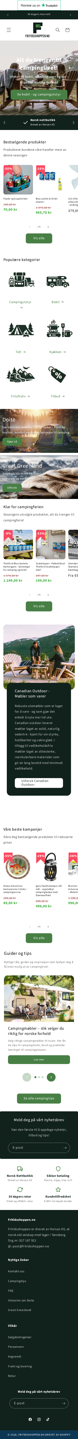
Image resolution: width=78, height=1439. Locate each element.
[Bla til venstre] (29, 226)
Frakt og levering (20, 1366)
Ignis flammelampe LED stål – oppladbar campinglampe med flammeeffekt (49, 891)
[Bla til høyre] (48, 226)
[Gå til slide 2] (39, 1077)
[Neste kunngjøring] (70, 14)
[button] (9, 30)
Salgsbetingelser (20, 1337)
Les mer (39, 1060)
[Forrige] (26, 1077)
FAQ (10, 1290)
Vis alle (39, 238)
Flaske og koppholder (15, 198)
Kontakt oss (16, 1271)
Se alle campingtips (39, 1098)
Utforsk (12, 488)
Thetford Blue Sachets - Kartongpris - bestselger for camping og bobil (16, 566)
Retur (12, 1376)
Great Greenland (19, 1310)
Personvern (16, 1347)
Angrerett (14, 1356)
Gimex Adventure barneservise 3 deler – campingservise (15, 889)
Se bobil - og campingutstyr (39, 94)
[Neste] (51, 1077)
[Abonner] (65, 1148)
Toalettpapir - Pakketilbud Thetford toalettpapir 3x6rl (50, 566)
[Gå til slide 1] (35, 1077)
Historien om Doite (21, 1300)
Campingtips (17, 1281)
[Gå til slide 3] (43, 1077)
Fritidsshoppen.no (31, 1435)
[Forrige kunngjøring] (7, 14)
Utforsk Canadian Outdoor (35, 783)
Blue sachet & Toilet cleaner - (47, 200)
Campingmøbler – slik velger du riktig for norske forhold (36, 1031)
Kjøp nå (12, 442)
